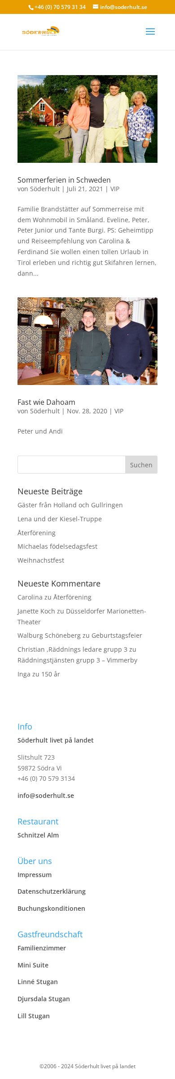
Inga (24, 674)
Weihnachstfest (41, 560)
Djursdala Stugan (44, 998)
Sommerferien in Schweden (64, 180)
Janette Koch (36, 611)
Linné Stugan (38, 981)
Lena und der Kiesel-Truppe (60, 519)
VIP (114, 188)
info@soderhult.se (46, 795)
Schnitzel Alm (38, 835)
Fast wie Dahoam (46, 402)
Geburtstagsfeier (117, 635)
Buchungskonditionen (51, 908)
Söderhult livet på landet (56, 740)
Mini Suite (33, 965)
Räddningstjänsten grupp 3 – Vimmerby (77, 660)
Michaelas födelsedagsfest (57, 546)
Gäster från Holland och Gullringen (70, 505)
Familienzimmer (42, 948)
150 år (50, 674)
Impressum (35, 874)
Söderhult (45, 188)
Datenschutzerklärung (52, 891)
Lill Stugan (34, 1016)
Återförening (37, 532)
